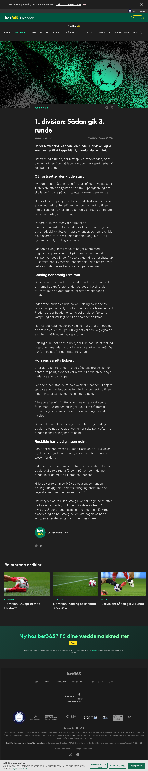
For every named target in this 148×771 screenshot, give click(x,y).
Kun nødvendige (117, 765)
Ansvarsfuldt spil (139, 11)
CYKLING (89, 32)
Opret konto (137, 18)
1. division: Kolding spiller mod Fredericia (74, 606)
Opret (73, 643)
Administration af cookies (99, 765)
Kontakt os (47, 682)
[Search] (140, 32)
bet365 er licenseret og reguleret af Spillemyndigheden (26, 743)
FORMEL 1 (104, 32)
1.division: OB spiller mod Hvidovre (22, 606)
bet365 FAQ (62, 682)
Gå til (70, 26)
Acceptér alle (137, 765)
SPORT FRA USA (39, 32)
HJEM (7, 32)
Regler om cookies (19, 768)
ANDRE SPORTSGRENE (127, 32)
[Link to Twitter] (111, 109)
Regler (94, 650)
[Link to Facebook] (106, 109)
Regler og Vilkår (97, 682)
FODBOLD (20, 32)
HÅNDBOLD (72, 32)
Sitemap (112, 682)
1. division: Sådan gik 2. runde (122, 604)
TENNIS (57, 32)
